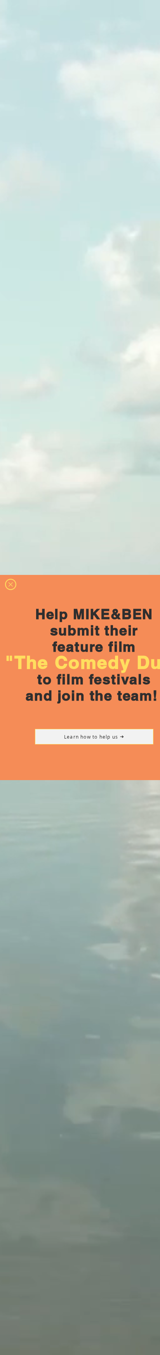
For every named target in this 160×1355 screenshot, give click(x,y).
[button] (10, 584)
